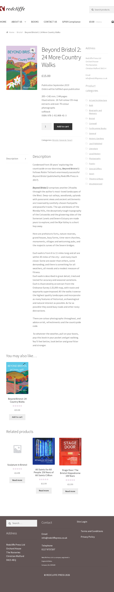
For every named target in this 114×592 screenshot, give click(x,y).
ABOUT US (17, 21)
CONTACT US (50, 21)
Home (11, 32)
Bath (91, 105)
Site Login (82, 521)
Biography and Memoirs (95, 112)
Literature (93, 148)
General (62, 140)
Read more (17, 480)
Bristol (20, 32)
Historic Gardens (96, 138)
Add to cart (63, 126)
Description (12, 158)
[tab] (17, 158)
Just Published (95, 143)
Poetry (92, 163)
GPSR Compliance (71, 21)
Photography (95, 158)
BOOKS (35, 21)
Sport (69, 140)
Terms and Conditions (92, 531)
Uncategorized (95, 183)
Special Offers (95, 168)
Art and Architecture (98, 100)
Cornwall (93, 123)
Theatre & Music (96, 178)
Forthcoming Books (97, 128)
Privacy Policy (88, 536)
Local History (94, 153)
